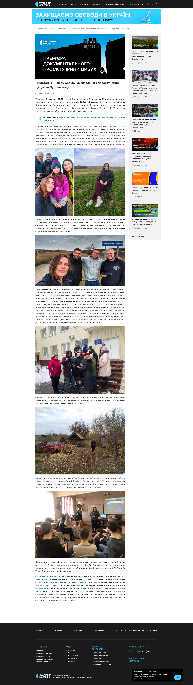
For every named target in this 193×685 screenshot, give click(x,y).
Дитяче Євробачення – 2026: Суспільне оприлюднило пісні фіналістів (145, 190)
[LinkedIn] (147, 651)
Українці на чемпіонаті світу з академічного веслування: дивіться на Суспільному (144, 221)
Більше (136, 237)
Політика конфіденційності (61, 675)
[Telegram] (139, 651)
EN (152, 4)
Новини (72, 4)
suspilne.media (42, 588)
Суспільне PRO (136, 4)
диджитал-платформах (91, 588)
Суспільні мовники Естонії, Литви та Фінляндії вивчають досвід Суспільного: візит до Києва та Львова (144, 89)
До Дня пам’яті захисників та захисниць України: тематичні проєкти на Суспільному (145, 55)
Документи (97, 4)
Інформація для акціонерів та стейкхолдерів (136, 630)
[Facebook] (130, 651)
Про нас (62, 4)
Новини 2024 (51, 29)
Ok (178, 677)
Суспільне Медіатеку (46, 597)
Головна (39, 29)
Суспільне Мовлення (46, 576)
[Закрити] (180, 671)
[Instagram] (134, 651)
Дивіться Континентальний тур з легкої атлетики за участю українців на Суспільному (144, 123)
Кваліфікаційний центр (116, 4)
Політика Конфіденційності (143, 679)
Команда (84, 4)
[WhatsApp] (143, 651)
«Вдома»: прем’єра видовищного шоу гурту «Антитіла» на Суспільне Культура (143, 157)
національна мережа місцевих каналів (65, 582)
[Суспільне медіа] (145, 42)
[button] (148, 4)
